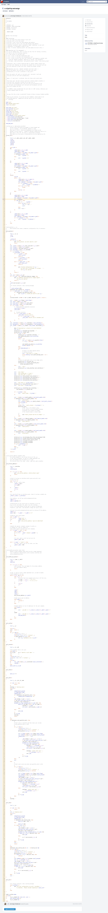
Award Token (89, 31)
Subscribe (89, 25)
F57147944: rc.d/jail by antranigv (95, 43)
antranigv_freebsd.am (15, 16)
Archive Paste (89, 22)
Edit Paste (89, 20)
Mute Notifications (91, 27)
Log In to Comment (9, 909)
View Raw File (89, 23)
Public (12, 11)
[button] (83, 2)
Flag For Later (90, 29)
